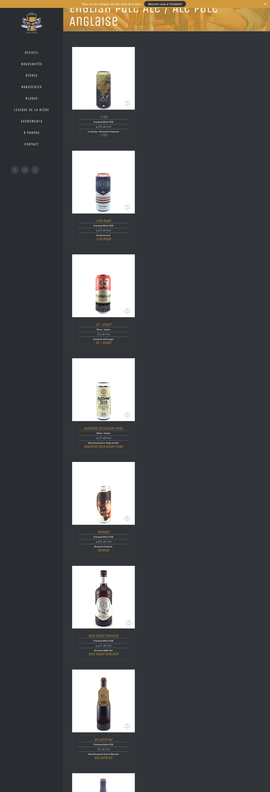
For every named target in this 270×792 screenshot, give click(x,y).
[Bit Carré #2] (103, 671)
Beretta (103, 532)
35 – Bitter (103, 324)
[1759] (103, 48)
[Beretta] (103, 463)
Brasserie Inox (103, 235)
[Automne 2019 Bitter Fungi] (103, 360)
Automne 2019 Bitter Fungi (103, 428)
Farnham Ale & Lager (103, 339)
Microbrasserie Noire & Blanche (103, 754)
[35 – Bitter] (103, 256)
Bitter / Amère (103, 329)
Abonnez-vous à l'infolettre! (165, 4)
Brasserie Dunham (103, 546)
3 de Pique (103, 220)
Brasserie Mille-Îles (103, 650)
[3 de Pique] (103, 152)
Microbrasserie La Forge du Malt (103, 443)
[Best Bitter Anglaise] (103, 567)
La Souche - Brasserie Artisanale (103, 131)
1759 (103, 117)
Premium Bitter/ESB (103, 122)
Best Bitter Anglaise (103, 636)
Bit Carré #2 (103, 739)
